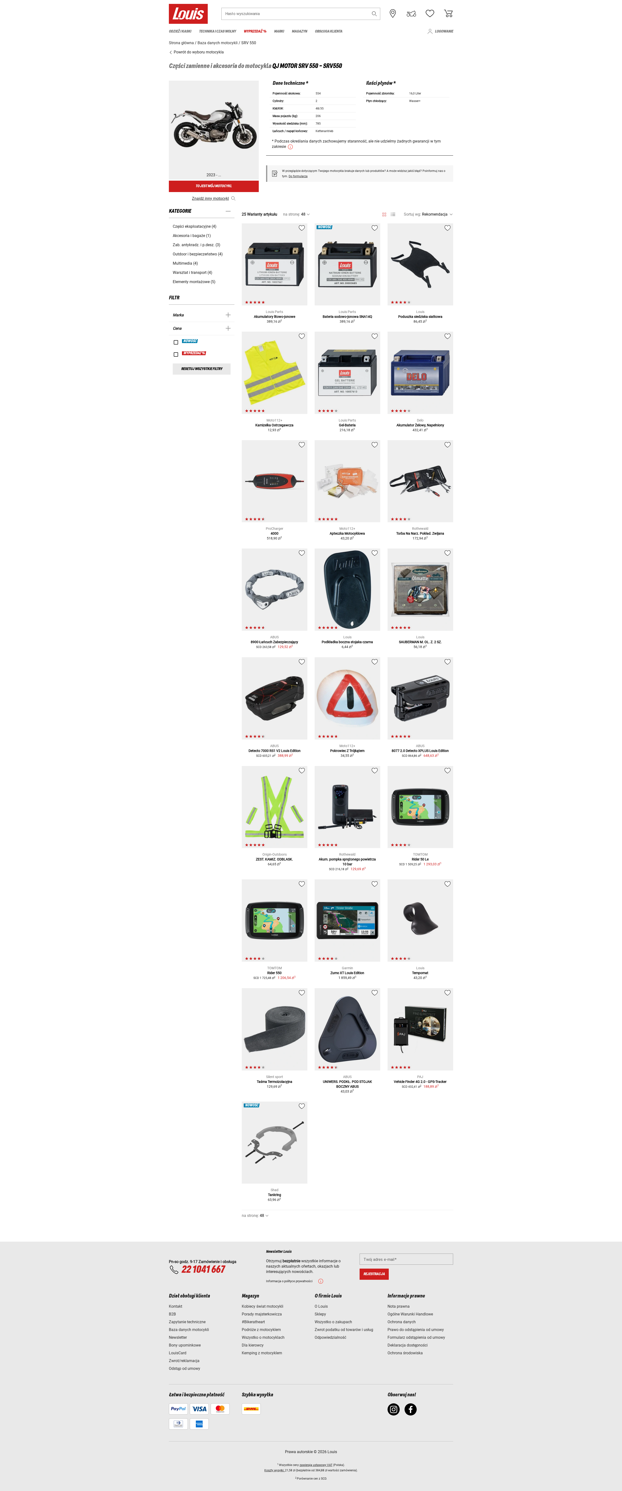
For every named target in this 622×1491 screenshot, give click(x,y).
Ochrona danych (402, 1322)
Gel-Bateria (347, 425)
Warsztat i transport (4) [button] (192, 272)
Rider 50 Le (420, 859)
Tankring (274, 1195)
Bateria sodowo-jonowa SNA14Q (347, 317)
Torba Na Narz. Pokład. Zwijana (420, 533)
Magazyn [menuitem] (299, 31)
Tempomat (420, 973)
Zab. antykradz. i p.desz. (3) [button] (196, 245)
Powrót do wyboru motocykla (198, 52)
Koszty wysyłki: (274, 1470)
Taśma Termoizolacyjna (274, 1082)
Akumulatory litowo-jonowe (274, 317)
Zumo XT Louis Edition (347, 973)
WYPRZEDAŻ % (194, 353)
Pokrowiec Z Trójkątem (347, 751)
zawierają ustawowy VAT (316, 1465)
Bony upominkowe (185, 1345)
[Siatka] (384, 213)
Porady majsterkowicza (262, 1314)
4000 (274, 533)
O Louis (321, 1306)
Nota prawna (399, 1306)
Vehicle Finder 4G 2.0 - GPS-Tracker (420, 1082)
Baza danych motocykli (189, 1329)
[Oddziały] (393, 13)
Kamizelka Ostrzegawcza (274, 425)
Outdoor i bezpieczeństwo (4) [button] (198, 254)
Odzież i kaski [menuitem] (180, 31)
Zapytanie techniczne (187, 1322)
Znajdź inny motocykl (210, 198)
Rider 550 (274, 973)
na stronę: (291, 214)
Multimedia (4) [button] (185, 263)
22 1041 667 (203, 1269)
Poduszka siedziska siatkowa (420, 317)
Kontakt (175, 1306)
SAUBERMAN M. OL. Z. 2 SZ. (420, 642)
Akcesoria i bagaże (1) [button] (192, 235)
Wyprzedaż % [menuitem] (255, 31)
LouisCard (177, 1353)
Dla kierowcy (253, 1345)
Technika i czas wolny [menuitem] (217, 31)
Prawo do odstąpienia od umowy (416, 1329)
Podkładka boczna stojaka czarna (347, 642)
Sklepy (320, 1314)
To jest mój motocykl (214, 186)
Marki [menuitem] (279, 31)
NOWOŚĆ (190, 341)
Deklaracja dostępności (408, 1345)
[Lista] (393, 214)
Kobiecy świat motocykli (262, 1306)
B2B (172, 1314)
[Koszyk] (448, 13)
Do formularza (298, 176)
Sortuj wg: (412, 214)
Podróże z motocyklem (261, 1329)
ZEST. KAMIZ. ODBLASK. (274, 859)
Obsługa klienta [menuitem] (328, 31)
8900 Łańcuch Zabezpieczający (274, 642)
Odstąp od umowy (184, 1368)
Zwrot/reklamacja (184, 1360)
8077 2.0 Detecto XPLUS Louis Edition (420, 751)
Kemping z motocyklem (262, 1353)
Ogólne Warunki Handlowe (410, 1314)
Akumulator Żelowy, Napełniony (420, 425)
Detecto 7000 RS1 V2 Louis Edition (275, 751)
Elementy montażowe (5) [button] (194, 281)
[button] (374, 13)
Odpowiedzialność (330, 1337)
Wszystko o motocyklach (263, 1337)
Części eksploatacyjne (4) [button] (194, 226)
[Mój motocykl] (411, 13)
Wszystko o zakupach (333, 1322)
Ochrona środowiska (405, 1353)
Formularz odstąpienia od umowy (416, 1337)
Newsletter (178, 1337)
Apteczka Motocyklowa (347, 533)
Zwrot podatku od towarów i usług (344, 1329)
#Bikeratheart (253, 1322)
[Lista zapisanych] (430, 13)
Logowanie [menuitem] (444, 31)
